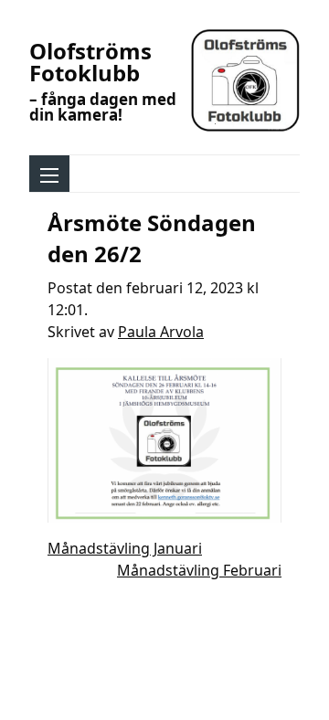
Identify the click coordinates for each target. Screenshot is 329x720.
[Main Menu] (49, 175)
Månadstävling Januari (125, 548)
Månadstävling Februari (199, 570)
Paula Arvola (161, 332)
